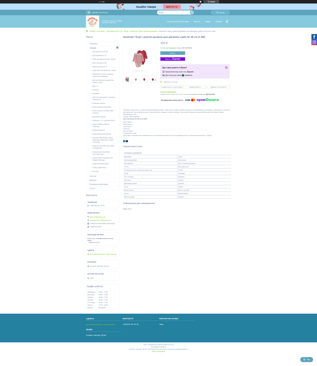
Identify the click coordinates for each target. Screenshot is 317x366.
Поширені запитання (99, 184)
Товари (208, 22)
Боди (126, 31)
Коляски (96, 171)
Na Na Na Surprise (99, 117)
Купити (172, 53)
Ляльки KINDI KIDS (99, 167)
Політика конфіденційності (178, 349)
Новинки (94, 44)
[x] (127, 141)
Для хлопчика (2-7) (100, 66)
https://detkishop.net (97, 217)
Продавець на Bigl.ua (158, 347)
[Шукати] (192, 12)
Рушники (96, 93)
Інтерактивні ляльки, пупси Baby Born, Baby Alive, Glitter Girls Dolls (103, 140)
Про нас (197, 22)
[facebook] (124, 141)
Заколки (96, 90)
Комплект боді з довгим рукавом (143, 31)
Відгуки (93, 180)
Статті (92, 188)
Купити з (168, 59)
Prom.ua (171, 344)
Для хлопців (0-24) (99, 63)
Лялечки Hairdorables (101, 164)
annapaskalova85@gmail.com (100, 220)
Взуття (95, 86)
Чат (308, 360)
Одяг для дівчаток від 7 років (104, 59)
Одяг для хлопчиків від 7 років (104, 70)
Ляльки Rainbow (99, 130)
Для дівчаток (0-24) (114, 31)
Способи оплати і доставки (178, 22)
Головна (219, 22)
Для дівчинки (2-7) (99, 55)
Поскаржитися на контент (157, 349)
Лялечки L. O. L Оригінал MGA (104, 120)
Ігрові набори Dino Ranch (102, 134)
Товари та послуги (97, 31)
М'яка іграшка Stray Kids (102, 107)
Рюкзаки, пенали (99, 103)
